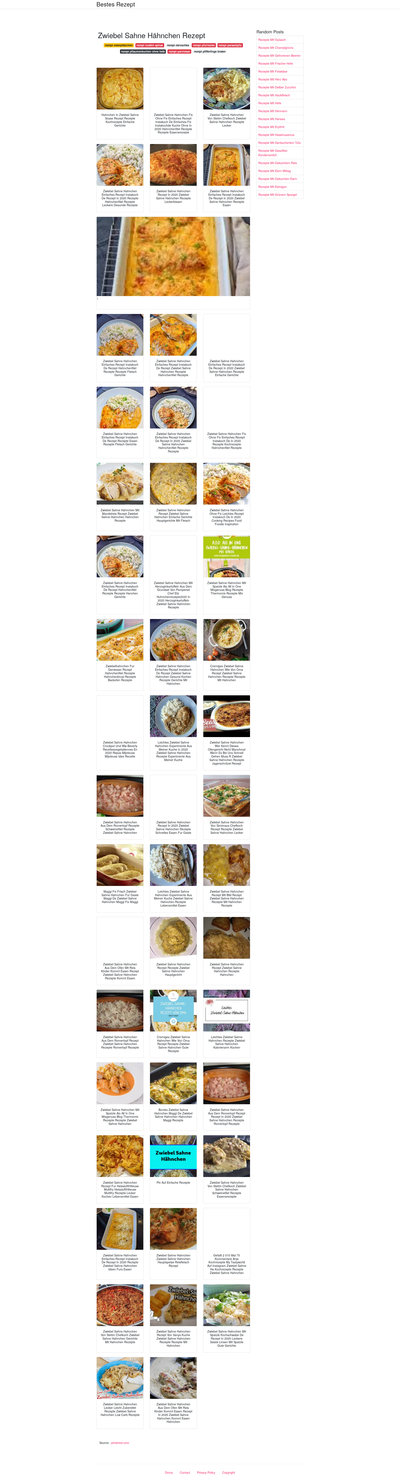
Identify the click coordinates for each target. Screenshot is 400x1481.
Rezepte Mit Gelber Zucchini (277, 87)
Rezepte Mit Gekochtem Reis (277, 163)
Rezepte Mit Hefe (269, 103)
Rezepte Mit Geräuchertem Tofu (279, 143)
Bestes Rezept (115, 3)
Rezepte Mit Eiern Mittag (274, 171)
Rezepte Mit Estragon (272, 187)
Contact (185, 1472)
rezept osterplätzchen (119, 45)
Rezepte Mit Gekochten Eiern (277, 179)
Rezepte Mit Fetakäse (272, 71)
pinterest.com (120, 1443)
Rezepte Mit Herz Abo (272, 79)
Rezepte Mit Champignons (275, 47)
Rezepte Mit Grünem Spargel (277, 194)
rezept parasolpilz (230, 45)
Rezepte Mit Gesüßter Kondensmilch (273, 152)
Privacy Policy (206, 1472)
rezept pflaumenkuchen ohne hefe (143, 51)
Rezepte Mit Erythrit (271, 127)
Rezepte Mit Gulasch (272, 40)
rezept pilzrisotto (204, 45)
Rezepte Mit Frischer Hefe (275, 63)
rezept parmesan (179, 51)
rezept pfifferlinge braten (210, 51)
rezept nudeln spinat (149, 45)
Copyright (228, 1472)
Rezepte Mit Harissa (271, 119)
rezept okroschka (178, 45)
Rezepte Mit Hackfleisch (274, 95)
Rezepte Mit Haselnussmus (276, 135)
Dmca (169, 1472)
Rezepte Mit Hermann (272, 111)
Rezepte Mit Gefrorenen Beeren (279, 55)
